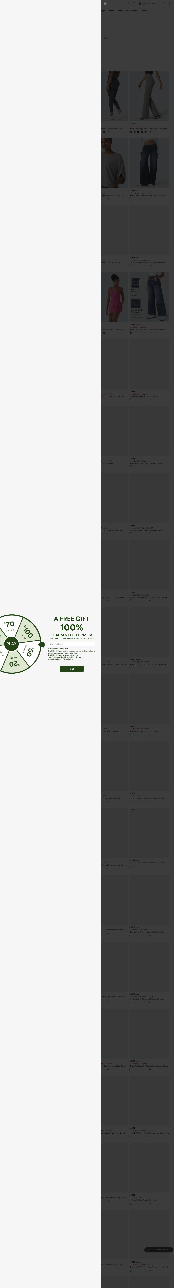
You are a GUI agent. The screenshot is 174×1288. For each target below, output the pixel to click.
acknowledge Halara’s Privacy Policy (60, 659)
